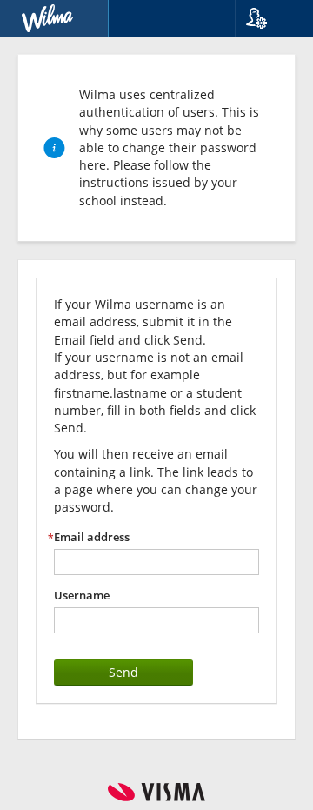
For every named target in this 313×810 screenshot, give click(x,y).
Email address (92, 537)
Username (82, 595)
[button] (267, 18)
